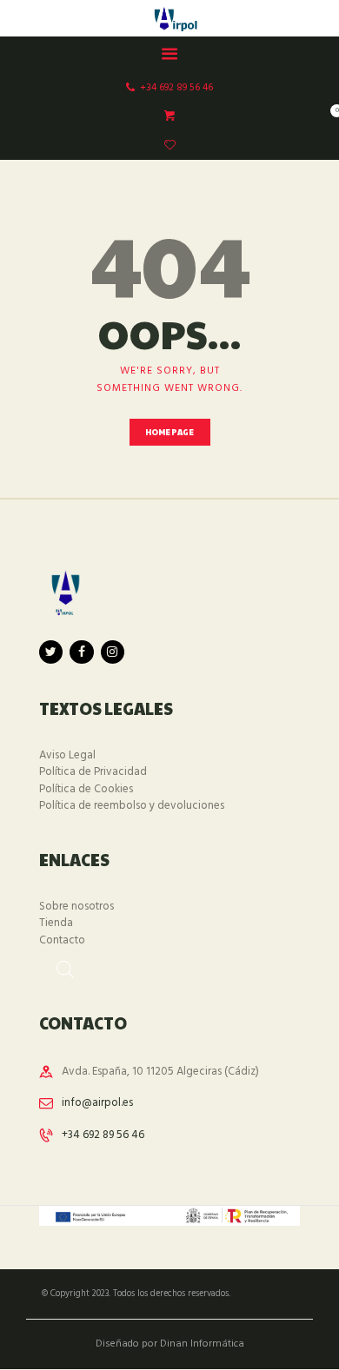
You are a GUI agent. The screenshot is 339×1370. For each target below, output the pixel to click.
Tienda (56, 923)
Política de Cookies (86, 789)
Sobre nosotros (76, 906)
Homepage (170, 432)
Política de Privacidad (93, 772)
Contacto (62, 940)
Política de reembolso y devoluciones (131, 806)
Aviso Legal (67, 755)
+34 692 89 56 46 (103, 1135)
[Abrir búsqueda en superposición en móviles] (56, 963)
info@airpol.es (97, 1103)
